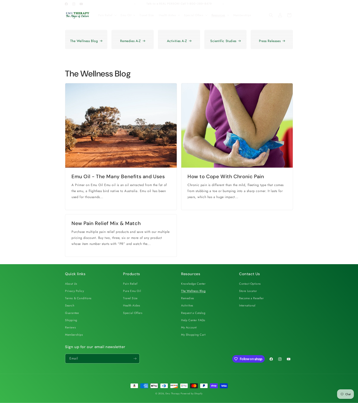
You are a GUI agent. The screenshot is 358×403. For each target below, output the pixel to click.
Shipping (71, 320)
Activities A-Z (177, 41)
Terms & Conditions (78, 298)
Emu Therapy (173, 393)
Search (69, 305)
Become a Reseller (251, 298)
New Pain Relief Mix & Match (106, 223)
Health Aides (131, 305)
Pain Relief (130, 284)
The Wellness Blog (84, 41)
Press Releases (270, 41)
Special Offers (132, 313)
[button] (107, 15)
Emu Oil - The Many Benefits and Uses (118, 176)
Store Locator (248, 291)
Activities (187, 305)
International (247, 305)
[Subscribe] (134, 358)
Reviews (70, 327)
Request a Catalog (193, 313)
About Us (71, 284)
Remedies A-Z (130, 41)
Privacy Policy (74, 291)
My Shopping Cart (193, 335)
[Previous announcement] (134, 4)
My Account (189, 327)
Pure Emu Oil (132, 291)
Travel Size (130, 298)
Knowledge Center (193, 284)
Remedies (187, 298)
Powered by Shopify (192, 393)
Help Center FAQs (193, 320)
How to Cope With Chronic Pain (225, 176)
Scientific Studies (223, 41)
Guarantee (72, 313)
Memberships (74, 335)
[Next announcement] (223, 4)
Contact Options (250, 284)
